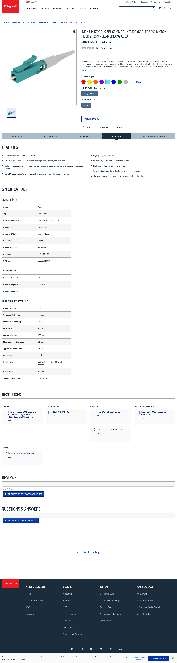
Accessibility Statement (110, 613)
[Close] (173, 658)
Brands (66, 600)
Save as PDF (102, 127)
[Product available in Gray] (126, 82)
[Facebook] (71, 649)
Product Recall (106, 607)
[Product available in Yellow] (89, 82)
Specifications (51, 136)
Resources (85, 136)
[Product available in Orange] (95, 82)
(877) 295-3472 (107, 620)
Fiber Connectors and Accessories (68, 22)
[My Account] (165, 8)
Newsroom (68, 627)
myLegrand (142, 593)
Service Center (146, 600)
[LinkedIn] (91, 649)
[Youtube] (120, 649)
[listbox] (40, 67)
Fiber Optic (43, 22)
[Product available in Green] (120, 82)
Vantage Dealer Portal (149, 607)
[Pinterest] (101, 649)
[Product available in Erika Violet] (101, 82)
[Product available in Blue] (113, 82)
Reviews (116, 136)
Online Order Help (111, 600)
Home (6, 22)
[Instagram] (81, 649)
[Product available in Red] (83, 82)
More (83, 69)
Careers (66, 620)
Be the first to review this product (24, 495)
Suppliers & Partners (72, 633)
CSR (65, 607)
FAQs (29, 607)
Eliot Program (69, 613)
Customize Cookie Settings (138, 658)
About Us (67, 593)
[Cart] (169, 8)
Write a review (106, 48)
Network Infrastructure (23, 22)
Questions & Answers (153, 136)
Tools (28, 593)
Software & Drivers (35, 600)
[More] (139, 82)
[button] (74, 31)
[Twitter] (110, 649)
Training (30, 613)
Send (87, 127)
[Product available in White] (132, 82)
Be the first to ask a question (20, 520)
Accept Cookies (159, 658)
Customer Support (108, 593)
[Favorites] (160, 8)
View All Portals (144, 613)
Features (17, 137)
